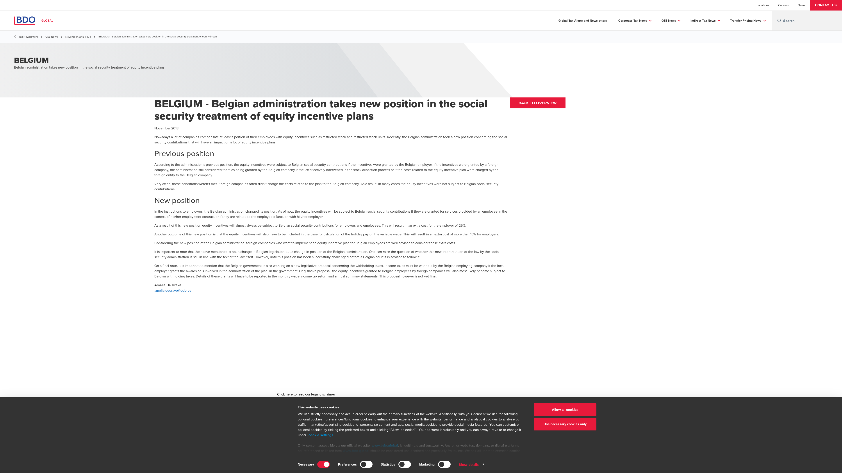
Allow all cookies (565, 409)
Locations (762, 5)
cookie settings (321, 435)
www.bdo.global (385, 445)
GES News (669, 20)
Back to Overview (538, 103)
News (801, 5)
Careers (783, 5)
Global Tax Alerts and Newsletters (582, 20)
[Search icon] (779, 20)
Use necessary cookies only (565, 424)
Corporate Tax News (632, 20)
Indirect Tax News (703, 20)
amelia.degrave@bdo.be (172, 290)
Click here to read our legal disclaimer (306, 394)
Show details (469, 464)
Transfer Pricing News (745, 20)
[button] (826, 5)
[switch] (366, 464)
